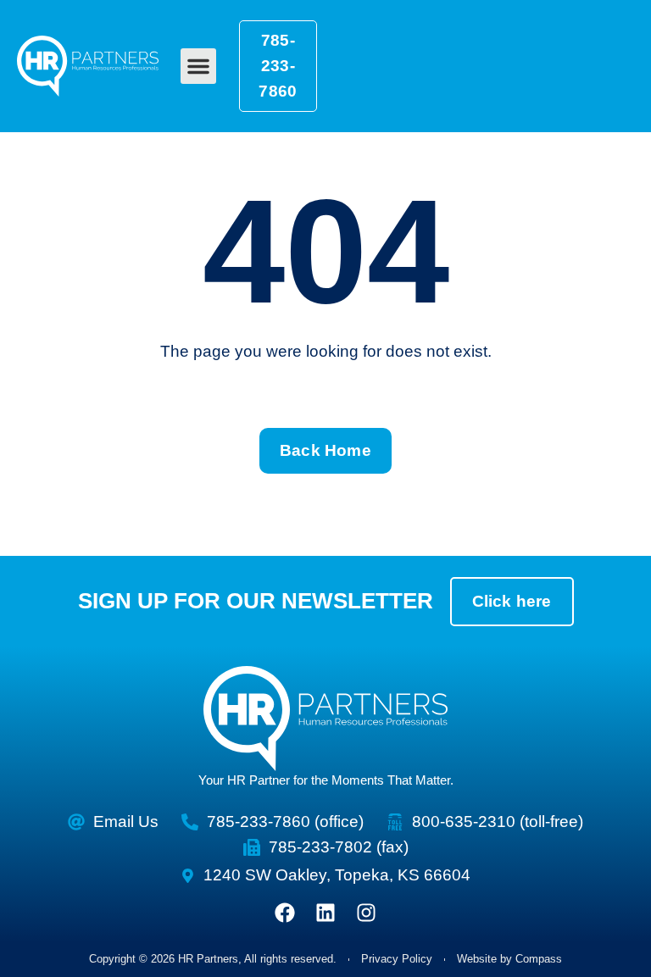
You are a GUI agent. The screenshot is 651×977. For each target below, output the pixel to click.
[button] (198, 66)
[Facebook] (285, 912)
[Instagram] (366, 912)
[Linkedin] (325, 912)
